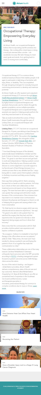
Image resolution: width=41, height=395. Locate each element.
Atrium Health (11, 386)
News (5, 27)
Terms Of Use (18, 386)
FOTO (13, 256)
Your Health (10, 27)
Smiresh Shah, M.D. (25, 141)
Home (20, 3)
